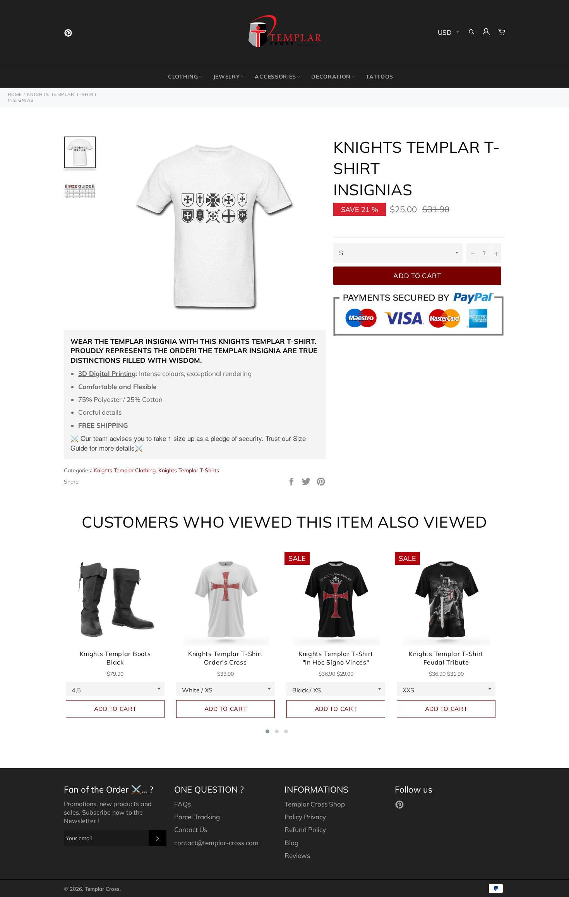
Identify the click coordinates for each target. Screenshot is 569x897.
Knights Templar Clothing (125, 470)
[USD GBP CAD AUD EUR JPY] (447, 32)
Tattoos (379, 76)
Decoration (331, 76)
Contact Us (190, 829)
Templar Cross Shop (314, 804)
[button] (267, 731)
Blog (291, 843)
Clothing (183, 76)
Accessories (275, 76)
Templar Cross (102, 888)
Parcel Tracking (197, 817)
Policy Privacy (305, 817)
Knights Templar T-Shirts (188, 470)
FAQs (182, 804)
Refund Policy (305, 829)
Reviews (297, 855)
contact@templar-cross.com (216, 843)
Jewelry (226, 76)
